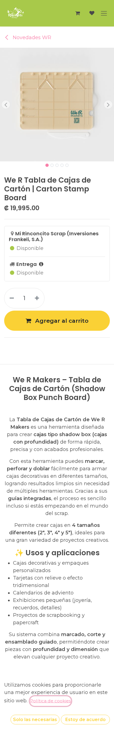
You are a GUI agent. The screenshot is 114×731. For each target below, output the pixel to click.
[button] (5, 104)
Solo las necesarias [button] (35, 719)
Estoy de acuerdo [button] (85, 719)
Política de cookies (50, 700)
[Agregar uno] (38, 298)
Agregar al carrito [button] (61, 320)
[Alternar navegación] (104, 13)
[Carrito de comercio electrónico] (77, 13)
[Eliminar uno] (10, 298)
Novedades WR (31, 37)
